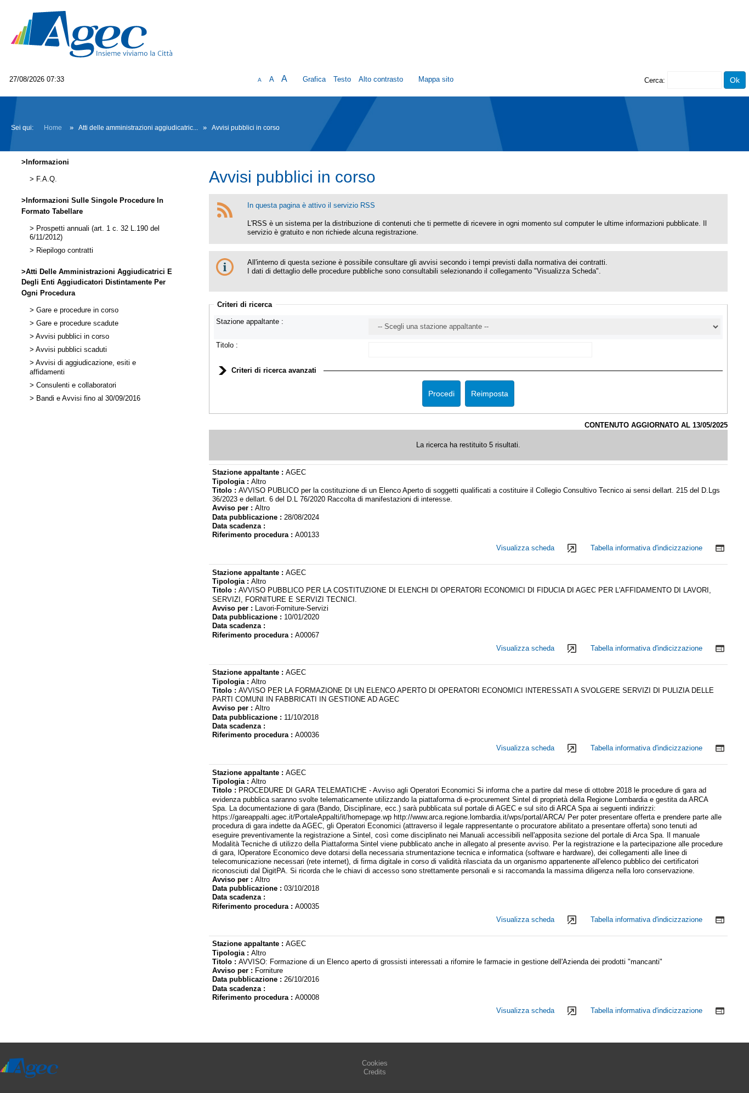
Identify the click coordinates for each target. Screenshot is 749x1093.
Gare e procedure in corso (76, 310)
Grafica (314, 79)
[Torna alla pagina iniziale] (91, 34)
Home (53, 128)
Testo (342, 79)
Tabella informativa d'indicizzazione (646, 548)
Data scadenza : (238, 526)
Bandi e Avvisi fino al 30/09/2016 (87, 398)
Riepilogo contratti (63, 250)
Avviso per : (233, 508)
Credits (375, 1072)
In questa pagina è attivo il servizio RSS (311, 205)
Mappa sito (435, 79)
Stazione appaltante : (249, 321)
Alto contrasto (381, 79)
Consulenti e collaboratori (75, 385)
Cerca (653, 80)
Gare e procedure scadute (76, 323)
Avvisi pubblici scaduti (70, 350)
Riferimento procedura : (253, 535)
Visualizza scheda (525, 548)
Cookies (375, 1063)
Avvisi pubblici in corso (71, 336)
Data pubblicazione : (248, 517)
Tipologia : (231, 481)
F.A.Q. (45, 179)
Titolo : (227, 345)
